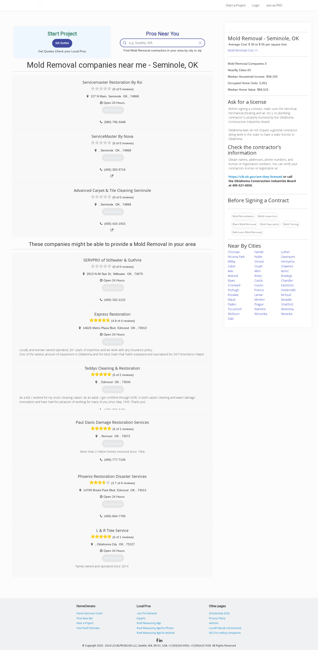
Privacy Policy (217, 618)
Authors (213, 623)
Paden (232, 304)
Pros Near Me (85, 618)
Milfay (231, 261)
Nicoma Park (236, 257)
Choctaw (233, 252)
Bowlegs (286, 276)
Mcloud (286, 295)
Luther (285, 252)
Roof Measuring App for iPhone (155, 628)
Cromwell (234, 285)
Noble (258, 257)
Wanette (260, 309)
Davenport (288, 257)
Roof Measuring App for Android (156, 632)
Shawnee (287, 266)
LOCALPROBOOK (59, 5)
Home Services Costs (90, 613)
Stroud (258, 261)
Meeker (259, 299)
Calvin (232, 266)
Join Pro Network (147, 613)
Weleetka (287, 309)
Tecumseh (235, 309)
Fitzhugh (233, 290)
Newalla (286, 299)
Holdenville (288, 290)
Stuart (258, 266)
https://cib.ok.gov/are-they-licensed (255, 177)
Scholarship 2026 (219, 613)
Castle (258, 280)
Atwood (233, 276)
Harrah (258, 252)
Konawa (233, 295)
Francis (259, 290)
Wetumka (260, 314)
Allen (257, 271)
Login (255, 5)
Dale (231, 318)
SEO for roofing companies (225, 632)
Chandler (287, 280)
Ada (230, 271)
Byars (231, 280)
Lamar (258, 295)
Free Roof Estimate (88, 628)
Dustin (258, 285)
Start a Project (236, 5)
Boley (258, 276)
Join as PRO (274, 5)
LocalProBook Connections (225, 628)
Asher (285, 271)
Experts (141, 618)
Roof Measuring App (149, 623)
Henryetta (287, 261)
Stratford (287, 304)
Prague (259, 304)
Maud (231, 299)
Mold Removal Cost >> (243, 50)
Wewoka (286, 314)
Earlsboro (287, 285)
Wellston (233, 314)
